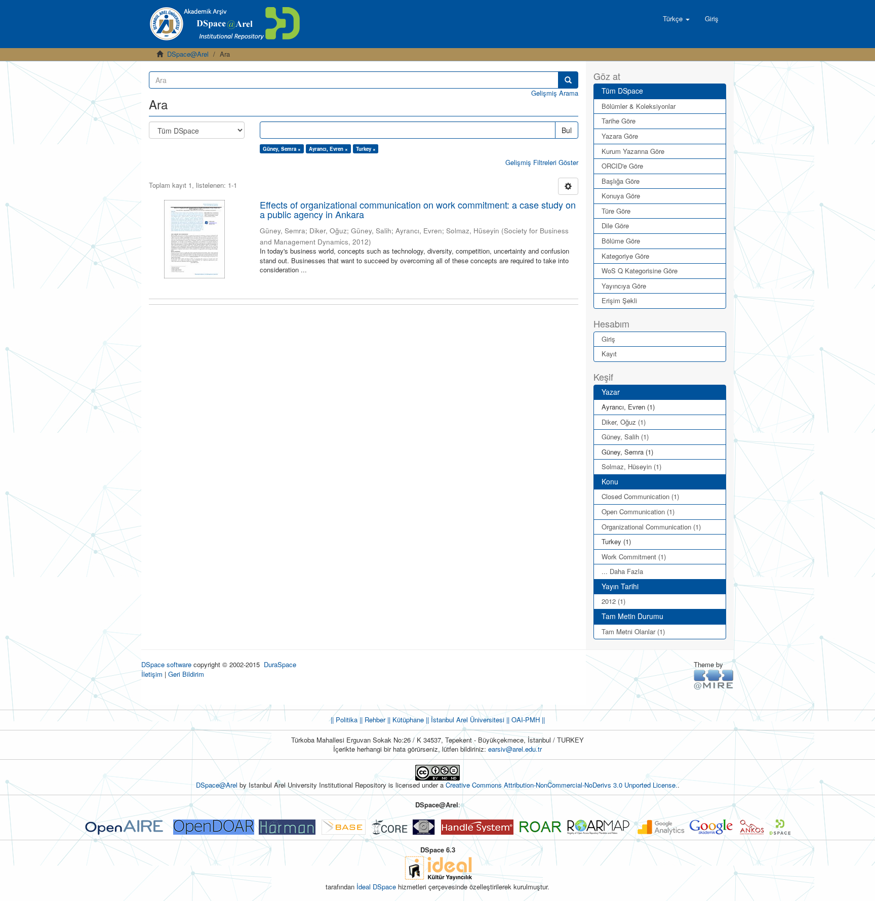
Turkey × (366, 148)
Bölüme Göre (621, 240)
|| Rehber (371, 719)
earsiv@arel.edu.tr (515, 749)
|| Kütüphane (404, 719)
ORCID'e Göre (622, 166)
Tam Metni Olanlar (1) (633, 631)
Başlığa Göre (621, 181)
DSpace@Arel (188, 54)
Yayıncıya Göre (624, 286)
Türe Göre (616, 211)
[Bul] (568, 80)
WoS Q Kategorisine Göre (640, 270)
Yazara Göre (620, 136)
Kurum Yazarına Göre (633, 151)
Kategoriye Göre (625, 256)
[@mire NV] (714, 679)
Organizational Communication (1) (651, 526)
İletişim (152, 674)
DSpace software (166, 664)
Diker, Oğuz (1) (624, 422)
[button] (676, 18)
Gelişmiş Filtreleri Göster (541, 162)
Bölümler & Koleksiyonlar (638, 106)
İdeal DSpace (376, 886)
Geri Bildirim (186, 674)
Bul (567, 130)
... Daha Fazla (622, 571)
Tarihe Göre (618, 121)
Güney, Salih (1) (625, 436)
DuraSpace (280, 664)
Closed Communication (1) (640, 496)
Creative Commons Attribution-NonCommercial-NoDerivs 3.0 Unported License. (562, 785)
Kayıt (609, 353)
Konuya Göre (621, 195)
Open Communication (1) (638, 511)
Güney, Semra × (282, 148)
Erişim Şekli (619, 300)
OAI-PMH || (527, 719)
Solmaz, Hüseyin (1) (631, 466)
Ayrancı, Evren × (328, 148)
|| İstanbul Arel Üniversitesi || (466, 719)
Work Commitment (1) (634, 556)
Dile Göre (615, 225)
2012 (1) (613, 601)
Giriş (608, 339)
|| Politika (344, 719)
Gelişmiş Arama (554, 93)
